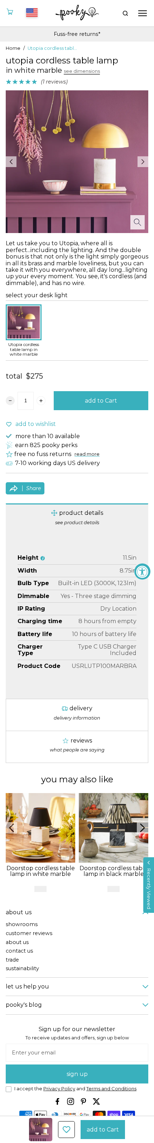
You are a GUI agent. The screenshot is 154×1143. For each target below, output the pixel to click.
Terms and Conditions (111, 1088)
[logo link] (77, 13)
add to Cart (101, 400)
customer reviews (29, 933)
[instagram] (70, 1101)
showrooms (22, 924)
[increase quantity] (41, 400)
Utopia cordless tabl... (52, 48)
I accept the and (75, 1088)
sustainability (22, 969)
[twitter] (96, 1101)
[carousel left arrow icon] (11, 161)
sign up (77, 1074)
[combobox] (30, 13)
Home (13, 48)
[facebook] (57, 1101)
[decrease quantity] (10, 400)
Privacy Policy (59, 1088)
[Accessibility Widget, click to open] (142, 572)
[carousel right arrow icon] (143, 161)
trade (12, 960)
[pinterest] (83, 1101)
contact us (19, 951)
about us (17, 942)
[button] (148, 885)
